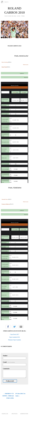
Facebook (8, 326)
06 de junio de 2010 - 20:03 (12, 16)
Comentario (6, 368)
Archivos (14, 413)
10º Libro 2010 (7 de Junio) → (20, 394)
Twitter (14, 326)
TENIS (22, 16)
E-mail (9, 362)
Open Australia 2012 (14, 337)
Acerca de (5, 413)
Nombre (5, 355)
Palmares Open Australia (14, 340)
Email (21, 326)
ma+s (6, 2)
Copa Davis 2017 (14, 334)
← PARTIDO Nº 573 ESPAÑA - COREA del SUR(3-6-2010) (8, 396)
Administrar (24, 413)
